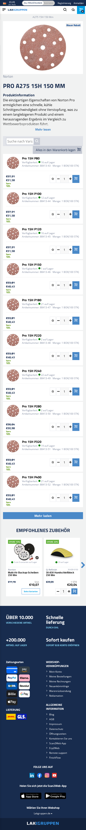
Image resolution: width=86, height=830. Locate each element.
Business (48, 3)
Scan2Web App (57, 743)
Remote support (58, 753)
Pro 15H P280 (31, 406)
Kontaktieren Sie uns (60, 738)
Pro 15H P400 (31, 477)
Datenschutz (56, 729)
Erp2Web (54, 748)
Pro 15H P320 (31, 441)
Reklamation (56, 695)
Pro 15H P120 (31, 229)
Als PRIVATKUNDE (33, 3)
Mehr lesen (43, 129)
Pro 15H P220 (31, 335)
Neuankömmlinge (59, 686)
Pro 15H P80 (31, 158)
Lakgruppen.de (42, 813)
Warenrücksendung (60, 691)
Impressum (55, 724)
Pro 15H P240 (31, 370)
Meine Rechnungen (60, 681)
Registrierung (64, 3)
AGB (51, 719)
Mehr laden (43, 515)
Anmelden (79, 3)
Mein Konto (55, 671)
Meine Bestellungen (60, 676)
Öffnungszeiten (57, 733)
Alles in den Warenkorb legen (56, 149)
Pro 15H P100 (31, 193)
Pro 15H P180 (31, 300)
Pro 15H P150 (31, 264)
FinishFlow (55, 757)
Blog (51, 714)
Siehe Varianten (31, 591)
